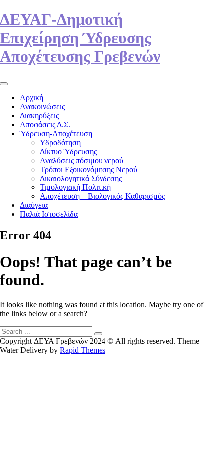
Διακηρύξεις (39, 115)
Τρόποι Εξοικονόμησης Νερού (88, 169)
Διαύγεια (34, 205)
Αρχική (31, 97)
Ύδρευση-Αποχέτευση (56, 133)
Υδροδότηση (60, 142)
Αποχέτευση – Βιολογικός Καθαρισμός (102, 196)
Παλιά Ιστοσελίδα (49, 214)
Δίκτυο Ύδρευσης (68, 151)
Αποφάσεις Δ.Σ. (45, 124)
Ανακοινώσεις (42, 106)
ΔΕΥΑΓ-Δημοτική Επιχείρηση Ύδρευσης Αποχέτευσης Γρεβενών (80, 37)
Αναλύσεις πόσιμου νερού (81, 160)
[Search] (98, 333)
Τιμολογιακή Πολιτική (75, 187)
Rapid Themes (82, 350)
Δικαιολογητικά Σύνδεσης (81, 178)
